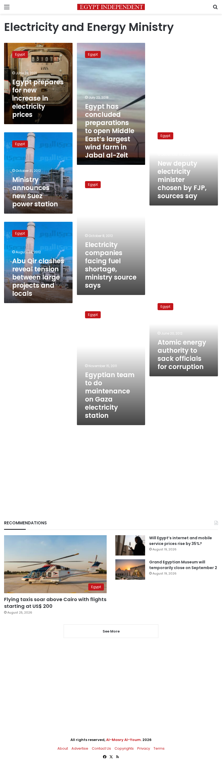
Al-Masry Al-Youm (123, 739)
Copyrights (124, 748)
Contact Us (101, 748)
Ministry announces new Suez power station (35, 191)
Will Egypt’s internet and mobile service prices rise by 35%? (180, 540)
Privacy (143, 748)
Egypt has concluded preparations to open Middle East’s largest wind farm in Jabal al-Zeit (109, 131)
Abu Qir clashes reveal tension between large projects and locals (38, 277)
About (62, 748)
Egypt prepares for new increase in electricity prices (38, 98)
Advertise (79, 748)
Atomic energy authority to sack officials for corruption (182, 354)
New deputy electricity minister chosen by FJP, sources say (182, 179)
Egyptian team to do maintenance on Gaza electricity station (110, 395)
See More (111, 631)
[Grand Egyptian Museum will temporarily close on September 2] (130, 569)
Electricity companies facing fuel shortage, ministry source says (110, 265)
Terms (159, 748)
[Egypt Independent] (111, 7)
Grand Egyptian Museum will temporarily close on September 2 (183, 564)
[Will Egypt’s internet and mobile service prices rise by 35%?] (130, 545)
